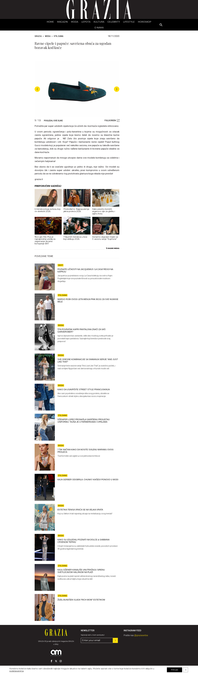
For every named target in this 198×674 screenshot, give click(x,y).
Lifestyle (129, 22)
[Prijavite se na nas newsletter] (115, 640)
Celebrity (113, 22)
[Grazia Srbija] (99, 9)
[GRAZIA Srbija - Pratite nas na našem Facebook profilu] (51, 661)
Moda (74, 22)
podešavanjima (16, 671)
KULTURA (99, 22)
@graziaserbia (141, 635)
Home (50, 22)
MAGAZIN (62, 22)
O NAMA (99, 27)
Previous (37, 89)
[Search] (161, 25)
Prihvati (174, 670)
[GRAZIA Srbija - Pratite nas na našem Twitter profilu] (56, 661)
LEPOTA (85, 22)
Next (116, 89)
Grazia (38, 36)
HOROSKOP (144, 22)
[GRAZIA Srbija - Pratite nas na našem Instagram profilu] (60, 661)
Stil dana (58, 36)
